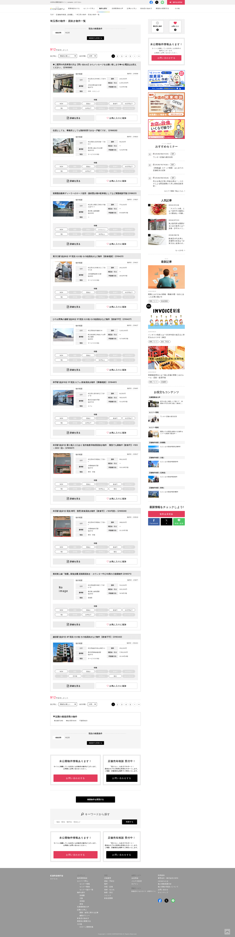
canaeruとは (163, 881)
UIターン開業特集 (86, 927)
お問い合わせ (163, 890)
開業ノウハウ (153, 301)
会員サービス (136, 875)
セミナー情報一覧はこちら (173, 191)
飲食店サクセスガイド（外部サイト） (143, 891)
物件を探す (81, 892)
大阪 (81, 898)
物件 (106, 884)
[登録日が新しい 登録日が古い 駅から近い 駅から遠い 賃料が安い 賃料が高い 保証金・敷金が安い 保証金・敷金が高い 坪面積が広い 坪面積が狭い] (68, 56)
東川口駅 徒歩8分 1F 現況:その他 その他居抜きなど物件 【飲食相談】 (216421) (88, 256)
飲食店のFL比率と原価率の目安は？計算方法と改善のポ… (177, 240)
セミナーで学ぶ (82, 881)
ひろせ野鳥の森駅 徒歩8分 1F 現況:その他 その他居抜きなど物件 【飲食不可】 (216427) (92, 319)
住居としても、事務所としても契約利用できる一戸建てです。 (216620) (85, 130)
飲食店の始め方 (83, 918)
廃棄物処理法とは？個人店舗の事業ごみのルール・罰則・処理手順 (166, 376)
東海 (81, 904)
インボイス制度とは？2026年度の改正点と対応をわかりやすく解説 (166, 336)
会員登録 (134, 878)
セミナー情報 (85, 884)
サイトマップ (163, 892)
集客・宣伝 (108, 892)
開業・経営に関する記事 (89, 912)
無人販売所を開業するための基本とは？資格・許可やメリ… (177, 225)
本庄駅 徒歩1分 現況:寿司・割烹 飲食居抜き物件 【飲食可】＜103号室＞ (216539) (90, 511)
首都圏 (82, 895)
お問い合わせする (75, 778)
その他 (79, 924)
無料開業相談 (82, 878)
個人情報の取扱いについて (168, 887)
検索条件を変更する (95, 38)
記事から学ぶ (82, 910)
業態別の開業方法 (84, 921)
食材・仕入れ (109, 890)
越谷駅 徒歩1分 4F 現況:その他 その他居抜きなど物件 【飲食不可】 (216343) (87, 637)
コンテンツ (81, 875)
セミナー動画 (85, 887)
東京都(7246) (58, 721)
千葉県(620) (83, 721)
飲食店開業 (164, 301)
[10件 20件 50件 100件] (92, 56)
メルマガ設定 (136, 881)
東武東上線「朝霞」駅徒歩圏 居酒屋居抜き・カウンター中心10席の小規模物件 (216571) (92, 574)
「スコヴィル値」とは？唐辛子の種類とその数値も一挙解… (177, 210)
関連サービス (136, 888)
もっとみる (179, 250)
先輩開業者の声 (83, 907)
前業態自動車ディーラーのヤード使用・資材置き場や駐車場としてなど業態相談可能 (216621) (95, 193)
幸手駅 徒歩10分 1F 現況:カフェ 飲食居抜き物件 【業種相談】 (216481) (85, 382)
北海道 (82, 901)
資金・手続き (165, 341)
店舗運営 (163, 382)
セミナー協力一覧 (86, 890)
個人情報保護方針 (165, 884)
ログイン (134, 884)
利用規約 (161, 875)
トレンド (107, 895)
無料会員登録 (166, 514)
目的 (105, 875)
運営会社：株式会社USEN (168, 878)
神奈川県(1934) (71, 721)
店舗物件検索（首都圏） (65, 14)
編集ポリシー (85, 915)
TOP (52, 14)
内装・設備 (108, 887)
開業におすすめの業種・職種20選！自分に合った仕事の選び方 (166, 295)
